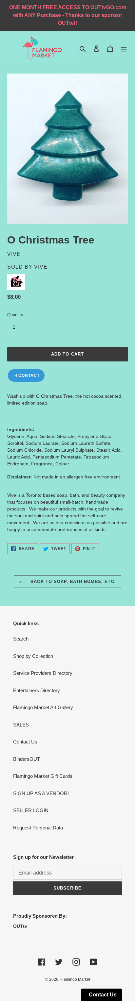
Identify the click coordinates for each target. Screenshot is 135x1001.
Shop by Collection (33, 656)
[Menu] (124, 49)
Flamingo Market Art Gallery (43, 707)
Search (21, 639)
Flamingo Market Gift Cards (42, 776)
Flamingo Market (75, 979)
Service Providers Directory (42, 673)
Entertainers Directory (36, 690)
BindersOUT (26, 759)
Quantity (15, 314)
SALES (21, 724)
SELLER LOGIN (30, 810)
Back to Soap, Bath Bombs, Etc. (72, 581)
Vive (41, 267)
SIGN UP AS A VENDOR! (41, 793)
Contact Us (25, 741)
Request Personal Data (38, 827)
